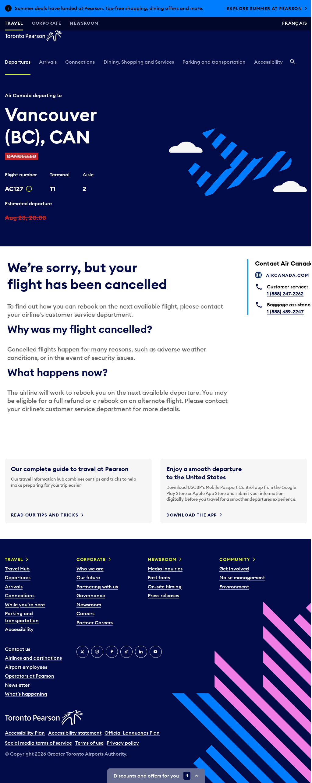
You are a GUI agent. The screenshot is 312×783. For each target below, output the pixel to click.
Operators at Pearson (29, 676)
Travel (14, 23)
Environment (234, 587)
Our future (88, 577)
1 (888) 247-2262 (285, 294)
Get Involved (234, 569)
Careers (85, 613)
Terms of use (89, 743)
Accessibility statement (74, 733)
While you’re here (25, 604)
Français (294, 23)
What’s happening (26, 694)
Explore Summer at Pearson (264, 8)
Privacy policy (123, 743)
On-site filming (165, 587)
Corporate (47, 23)
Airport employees (26, 667)
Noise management (242, 577)
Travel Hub (17, 569)
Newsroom (84, 23)
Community (234, 559)
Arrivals (48, 62)
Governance (90, 595)
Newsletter (17, 685)
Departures (17, 62)
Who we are (90, 569)
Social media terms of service (38, 743)
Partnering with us (97, 587)
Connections (80, 62)
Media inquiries (165, 569)
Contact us (17, 649)
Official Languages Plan (132, 733)
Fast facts (159, 577)
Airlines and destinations (33, 658)
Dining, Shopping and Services (139, 62)
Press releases (163, 595)
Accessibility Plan (25, 733)
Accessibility (268, 62)
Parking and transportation (214, 62)
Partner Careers (94, 622)
